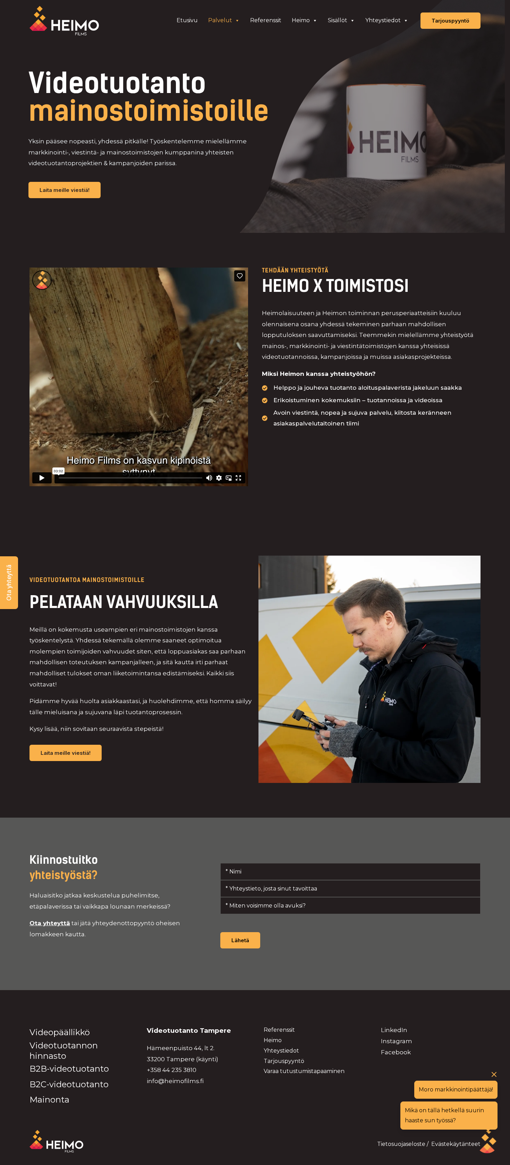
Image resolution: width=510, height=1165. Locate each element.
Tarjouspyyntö (284, 1061)
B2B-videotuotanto (69, 1069)
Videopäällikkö (59, 1032)
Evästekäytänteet (456, 1144)
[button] (9, 582)
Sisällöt (337, 20)
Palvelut (220, 20)
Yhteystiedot (383, 20)
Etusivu (187, 20)
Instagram (396, 1041)
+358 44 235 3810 (171, 1069)
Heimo (301, 20)
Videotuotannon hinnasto (63, 1050)
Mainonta (49, 1100)
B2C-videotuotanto (69, 1084)
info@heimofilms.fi (175, 1081)
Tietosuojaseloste (401, 1144)
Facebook (396, 1052)
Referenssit (265, 20)
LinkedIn (394, 1030)
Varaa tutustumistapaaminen (304, 1071)
